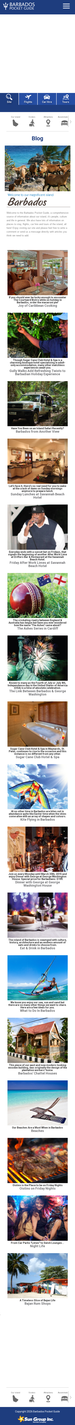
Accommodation (64, 117)
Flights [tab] (28, 102)
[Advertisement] (37, 53)
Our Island (15, 117)
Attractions (48, 117)
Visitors (32, 117)
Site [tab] (9, 102)
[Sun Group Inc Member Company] (35, 1419)
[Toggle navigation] (66, 6)
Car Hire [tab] (47, 102)
